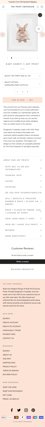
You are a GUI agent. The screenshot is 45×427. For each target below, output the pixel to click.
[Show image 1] (11, 57)
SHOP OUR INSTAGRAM (12, 391)
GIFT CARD (7, 395)
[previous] (2, 34)
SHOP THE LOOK (9, 387)
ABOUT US (7, 355)
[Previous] (7, 57)
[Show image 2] (14, 57)
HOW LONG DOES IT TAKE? (20, 218)
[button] (38, 29)
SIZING (9, 181)
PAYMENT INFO (9, 334)
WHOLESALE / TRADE (12, 330)
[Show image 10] (33, 57)
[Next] (37, 57)
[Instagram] (26, 411)
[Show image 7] (26, 57)
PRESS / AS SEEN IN (11, 399)
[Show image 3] (16, 57)
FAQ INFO (7, 359)
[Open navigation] (3, 7)
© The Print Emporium (22, 422)
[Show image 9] (31, 57)
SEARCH (6, 318)
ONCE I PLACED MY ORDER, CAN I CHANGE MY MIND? (23, 211)
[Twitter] (19, 411)
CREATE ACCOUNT (10, 322)
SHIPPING (10, 187)
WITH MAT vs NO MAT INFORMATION (17, 168)
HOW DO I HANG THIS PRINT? (21, 224)
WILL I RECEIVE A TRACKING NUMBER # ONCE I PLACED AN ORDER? (21, 201)
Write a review (22, 261)
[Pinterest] (33, 411)
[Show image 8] (28, 57)
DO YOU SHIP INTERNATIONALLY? (23, 192)
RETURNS (10, 230)
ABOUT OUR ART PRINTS (16, 160)
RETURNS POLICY (10, 374)
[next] (42, 34)
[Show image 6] (23, 57)
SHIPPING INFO (9, 363)
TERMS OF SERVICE (11, 370)
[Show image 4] (18, 57)
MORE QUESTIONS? (15, 236)
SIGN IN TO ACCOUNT (12, 326)
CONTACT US (8, 338)
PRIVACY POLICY (10, 366)
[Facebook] (12, 411)
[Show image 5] (21, 57)
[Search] (38, 7)
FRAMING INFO (13, 175)
